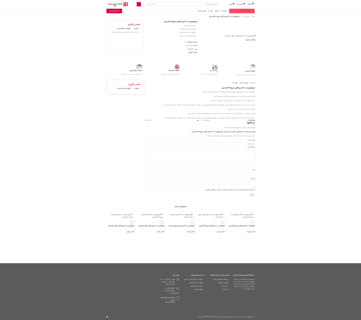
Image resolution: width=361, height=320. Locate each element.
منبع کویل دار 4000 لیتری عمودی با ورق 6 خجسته (182, 226)
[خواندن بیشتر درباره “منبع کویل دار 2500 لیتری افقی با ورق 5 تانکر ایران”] (252, 222)
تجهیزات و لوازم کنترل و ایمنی (193, 279)
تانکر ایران (190, 49)
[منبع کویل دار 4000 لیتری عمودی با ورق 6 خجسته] (180, 216)
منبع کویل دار (246, 16)
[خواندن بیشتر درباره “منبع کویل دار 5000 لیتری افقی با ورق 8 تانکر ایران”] (132, 222)
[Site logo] (118, 4)
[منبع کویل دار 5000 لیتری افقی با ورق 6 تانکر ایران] (150, 216)
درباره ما (225, 289)
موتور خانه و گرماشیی (196, 282)
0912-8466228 (170, 302)
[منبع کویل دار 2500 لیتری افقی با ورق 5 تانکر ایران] (241, 216)
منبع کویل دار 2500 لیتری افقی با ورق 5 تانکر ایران (242, 226)
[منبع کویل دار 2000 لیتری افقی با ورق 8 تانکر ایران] (211, 216)
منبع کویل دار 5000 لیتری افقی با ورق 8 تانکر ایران (121, 226)
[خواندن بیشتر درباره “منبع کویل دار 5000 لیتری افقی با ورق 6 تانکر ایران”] (162, 222)
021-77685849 (174, 293)
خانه (253, 16)
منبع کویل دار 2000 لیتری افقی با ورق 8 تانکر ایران (212, 226)
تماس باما (224, 286)
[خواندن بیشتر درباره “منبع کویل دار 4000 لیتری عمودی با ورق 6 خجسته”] (192, 222)
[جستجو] (139, 4)
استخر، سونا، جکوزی (196, 286)
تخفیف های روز (113, 11)
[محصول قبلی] (111, 16)
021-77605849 (170, 288)
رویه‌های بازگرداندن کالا (221, 279)
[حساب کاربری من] (226, 4)
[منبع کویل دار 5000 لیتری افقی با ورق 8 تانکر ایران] (120, 216)
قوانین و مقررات (223, 282)
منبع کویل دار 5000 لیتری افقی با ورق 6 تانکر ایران (151, 226)
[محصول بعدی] (106, 16)
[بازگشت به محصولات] (108, 16)
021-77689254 (170, 291)
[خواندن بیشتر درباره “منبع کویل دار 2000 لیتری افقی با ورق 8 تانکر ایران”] (222, 222)
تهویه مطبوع (199, 289)
